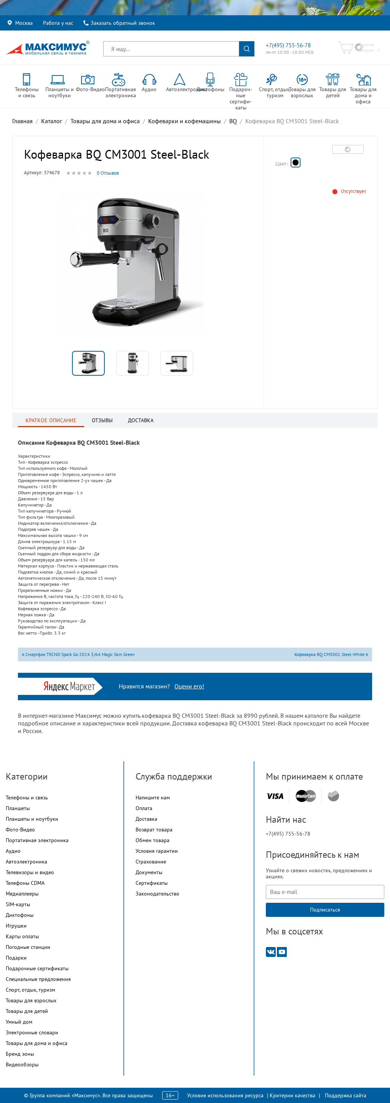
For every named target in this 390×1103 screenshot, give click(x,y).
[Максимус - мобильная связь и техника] (48, 47)
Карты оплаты (22, 936)
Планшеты (18, 808)
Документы (149, 872)
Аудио (13, 850)
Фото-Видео (20, 829)
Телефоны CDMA (25, 883)
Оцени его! (189, 686)
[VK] (271, 951)
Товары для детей (27, 1011)
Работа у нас (58, 22)
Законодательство (157, 893)
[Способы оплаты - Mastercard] (306, 796)
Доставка (146, 818)
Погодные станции (28, 947)
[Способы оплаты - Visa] (275, 796)
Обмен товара (152, 840)
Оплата (144, 808)
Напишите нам (153, 797)
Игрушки (16, 925)
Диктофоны (20, 915)
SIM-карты (18, 904)
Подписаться (325, 909)
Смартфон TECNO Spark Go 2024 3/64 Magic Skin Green (79, 654)
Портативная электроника (37, 840)
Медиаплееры (22, 893)
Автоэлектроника (26, 861)
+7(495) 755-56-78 (288, 45)
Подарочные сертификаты (37, 968)
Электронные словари (32, 1032)
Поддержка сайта (345, 1095)
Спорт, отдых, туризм (30, 989)
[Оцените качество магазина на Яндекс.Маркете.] (71, 685)
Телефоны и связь (27, 797)
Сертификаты (152, 883)
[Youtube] (282, 951)
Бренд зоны (20, 1053)
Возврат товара (154, 829)
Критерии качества (292, 1095)
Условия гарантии (157, 850)
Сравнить (348, 149)
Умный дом (19, 1021)
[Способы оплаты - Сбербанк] (333, 796)
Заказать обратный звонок (123, 22)
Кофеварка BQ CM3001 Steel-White (330, 654)
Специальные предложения (38, 979)
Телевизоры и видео (30, 872)
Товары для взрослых (31, 1000)
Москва (24, 22)
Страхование (151, 861)
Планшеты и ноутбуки (32, 818)
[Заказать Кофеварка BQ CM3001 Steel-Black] (295, 162)
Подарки (16, 957)
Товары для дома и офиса (36, 1043)
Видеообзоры (22, 1064)
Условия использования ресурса (225, 1095)
